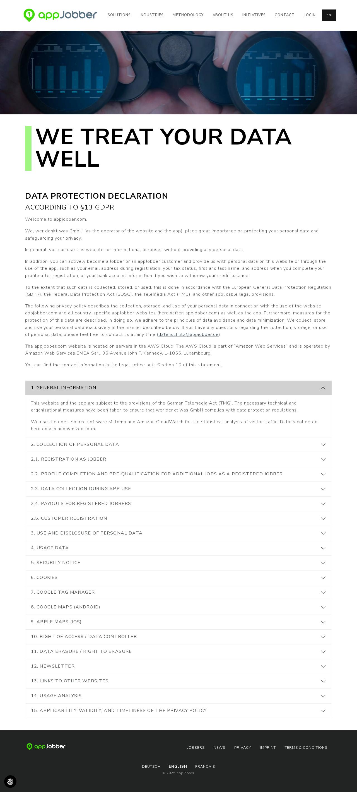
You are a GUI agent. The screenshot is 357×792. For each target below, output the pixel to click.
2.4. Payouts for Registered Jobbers (81, 503)
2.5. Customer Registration (69, 518)
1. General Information (63, 388)
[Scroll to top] (344, 779)
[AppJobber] (60, 15)
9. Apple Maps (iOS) (56, 622)
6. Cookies (44, 577)
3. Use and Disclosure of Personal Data (87, 533)
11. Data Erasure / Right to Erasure (81, 651)
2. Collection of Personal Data (75, 444)
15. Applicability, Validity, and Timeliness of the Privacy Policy (119, 710)
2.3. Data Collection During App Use (81, 489)
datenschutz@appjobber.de (188, 334)
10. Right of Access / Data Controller (84, 637)
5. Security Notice (56, 563)
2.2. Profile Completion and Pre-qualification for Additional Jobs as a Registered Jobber (157, 474)
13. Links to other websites (69, 681)
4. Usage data (50, 548)
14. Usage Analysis (56, 696)
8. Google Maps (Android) (65, 607)
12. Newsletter (53, 666)
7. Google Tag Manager (63, 592)
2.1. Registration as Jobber (68, 459)
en (329, 15)
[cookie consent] (10, 781)
